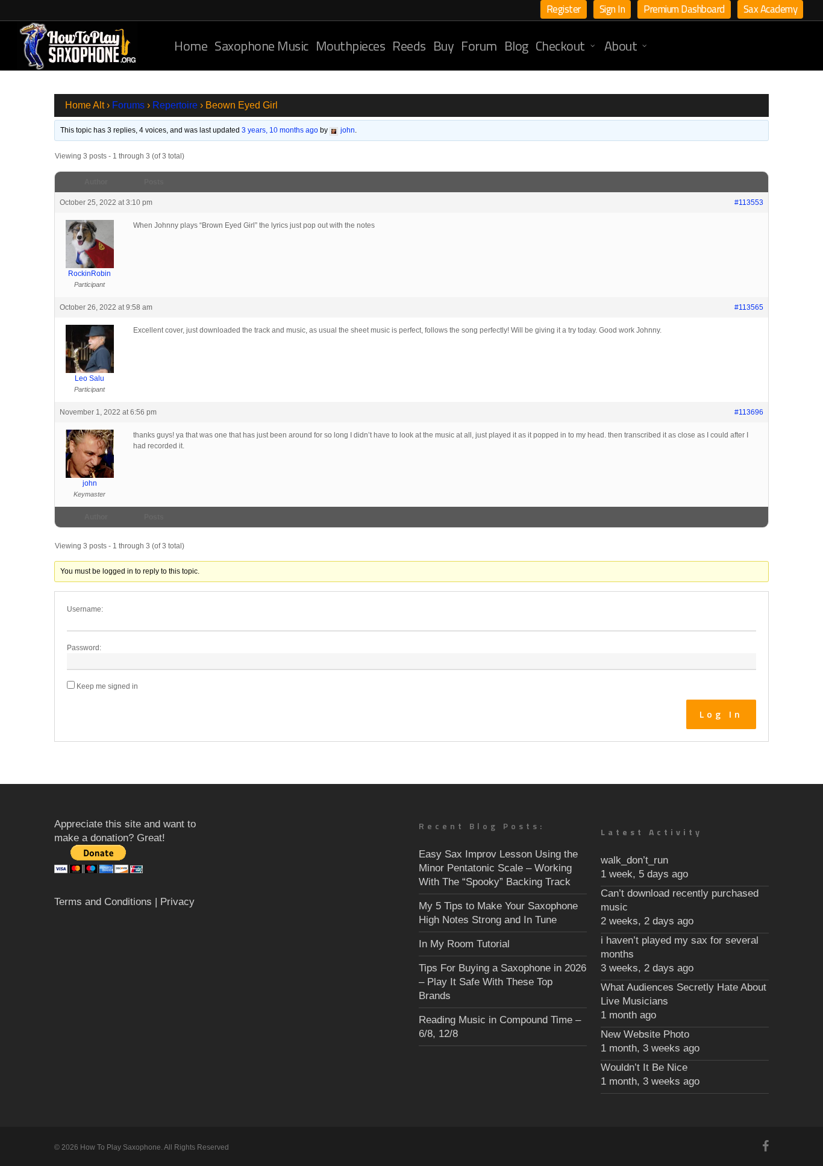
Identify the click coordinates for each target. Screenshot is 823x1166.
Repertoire (175, 105)
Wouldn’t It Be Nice (644, 1067)
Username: (85, 609)
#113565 (748, 307)
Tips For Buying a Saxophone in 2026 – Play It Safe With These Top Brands (502, 981)
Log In (721, 714)
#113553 (748, 202)
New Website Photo (645, 1034)
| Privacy (175, 901)
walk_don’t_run (634, 860)
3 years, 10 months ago (280, 130)
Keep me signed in (107, 686)
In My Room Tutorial (464, 944)
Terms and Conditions (103, 901)
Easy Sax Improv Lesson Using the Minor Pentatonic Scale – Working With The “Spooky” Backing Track (498, 868)
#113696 (748, 412)
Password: (84, 648)
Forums (128, 105)
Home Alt (84, 105)
